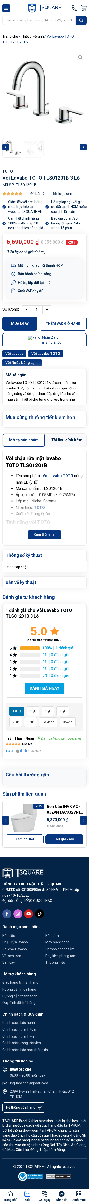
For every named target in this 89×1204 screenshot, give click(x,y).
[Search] (81, 20)
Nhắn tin (61, 1200)
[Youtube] (28, 913)
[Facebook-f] (6, 913)
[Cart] (84, 8)
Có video (48, 722)
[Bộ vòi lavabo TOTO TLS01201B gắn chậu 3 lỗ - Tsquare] (44, 93)
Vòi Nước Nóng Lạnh (22, 363)
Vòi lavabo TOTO (58, 475)
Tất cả (17, 711)
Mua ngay (20, 324)
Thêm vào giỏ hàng (63, 324)
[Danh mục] (79, 1194)
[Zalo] (27, 1194)
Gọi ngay (44, 1200)
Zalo (27, 1200)
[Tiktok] (39, 913)
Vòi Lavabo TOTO (45, 354)
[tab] (24, 440)
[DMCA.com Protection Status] (58, 1177)
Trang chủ (10, 36)
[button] (5, 147)
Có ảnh (67, 722)
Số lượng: (10, 309)
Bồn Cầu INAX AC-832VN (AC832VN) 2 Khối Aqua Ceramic (65, 812)
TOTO (7, 171)
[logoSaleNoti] (30, 1177)
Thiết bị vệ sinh (32, 36)
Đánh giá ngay (44, 688)
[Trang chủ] (10, 1194)
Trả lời (10, 751)
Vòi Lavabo (14, 354)
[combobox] (39, 20)
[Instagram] (17, 913)
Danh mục (79, 1200)
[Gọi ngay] (44, 1194)
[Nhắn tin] (62, 1194)
